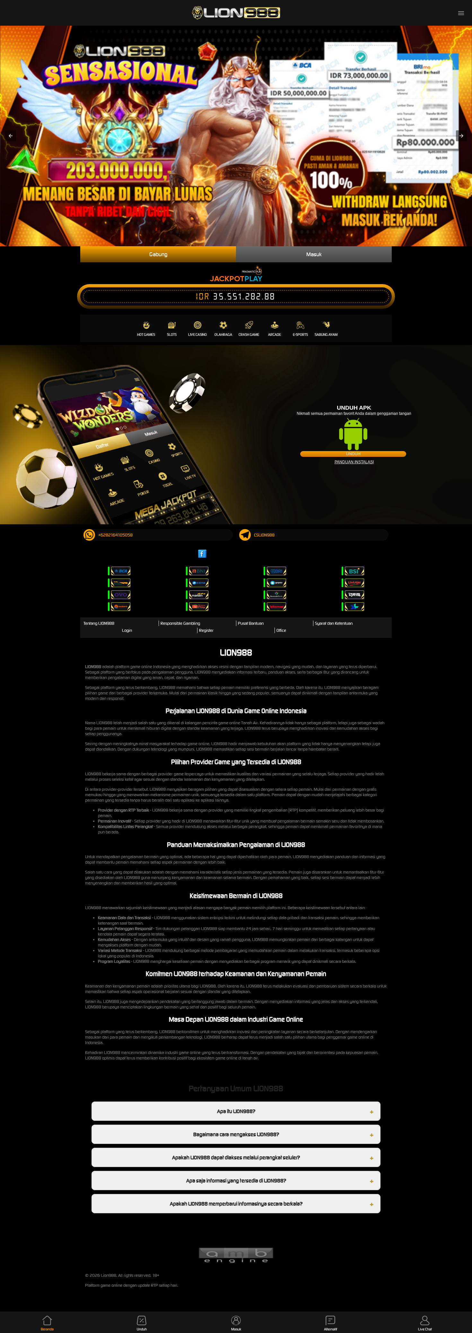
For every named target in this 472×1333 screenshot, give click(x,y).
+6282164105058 (115, 535)
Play (253, 278)
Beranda (47, 1329)
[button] (10, 135)
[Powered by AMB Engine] (236, 1262)
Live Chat (425, 1329)
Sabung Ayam (326, 334)
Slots (172, 334)
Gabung (158, 254)
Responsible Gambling (180, 623)
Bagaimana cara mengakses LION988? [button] (236, 1134)
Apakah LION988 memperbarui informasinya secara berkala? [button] (236, 1203)
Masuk (314, 254)
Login (127, 630)
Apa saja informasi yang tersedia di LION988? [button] (236, 1180)
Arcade (274, 334)
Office (281, 630)
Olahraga (223, 334)
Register (206, 630)
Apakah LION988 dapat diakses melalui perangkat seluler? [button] (236, 1157)
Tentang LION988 (98, 623)
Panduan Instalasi (354, 462)
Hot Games (146, 334)
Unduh (353, 454)
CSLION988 (264, 535)
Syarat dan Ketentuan (334, 623)
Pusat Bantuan (251, 623)
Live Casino (197, 334)
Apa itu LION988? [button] (236, 1111)
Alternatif (330, 1329)
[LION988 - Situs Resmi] (236, 13)
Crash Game (249, 334)
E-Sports (300, 334)
